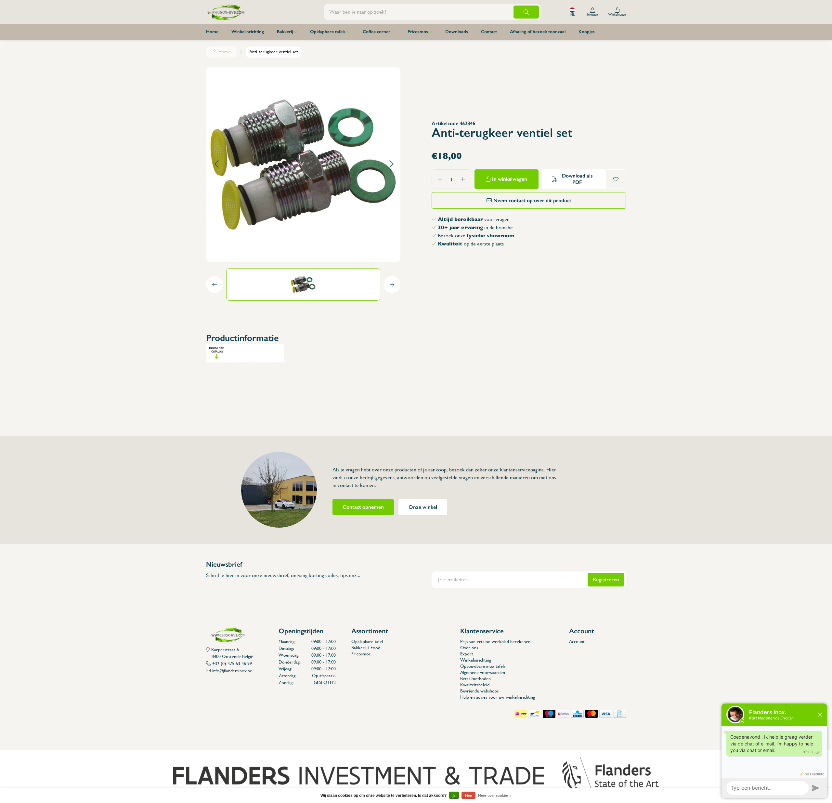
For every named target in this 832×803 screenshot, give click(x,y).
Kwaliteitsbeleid (474, 684)
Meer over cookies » (495, 795)
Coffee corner (376, 31)
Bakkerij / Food (365, 647)
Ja (454, 795)
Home (212, 31)
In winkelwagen (509, 179)
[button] (216, 164)
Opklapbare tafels (327, 31)
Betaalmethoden (475, 678)
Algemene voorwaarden (482, 672)
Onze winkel (423, 507)
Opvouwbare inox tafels (482, 666)
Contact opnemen (363, 507)
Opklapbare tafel (367, 641)
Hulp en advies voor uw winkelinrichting (497, 697)
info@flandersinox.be (232, 670)
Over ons (469, 647)
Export (466, 653)
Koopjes (586, 31)
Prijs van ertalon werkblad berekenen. (495, 641)
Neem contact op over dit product (532, 200)
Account (577, 641)
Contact (489, 31)
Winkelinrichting (247, 31)
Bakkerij (285, 31)
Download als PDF (577, 179)
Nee (468, 795)
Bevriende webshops (479, 690)
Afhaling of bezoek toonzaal (538, 31)
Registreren (606, 579)
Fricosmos (418, 31)
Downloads (456, 31)
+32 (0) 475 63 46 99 (232, 663)
